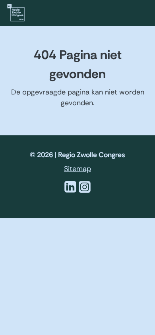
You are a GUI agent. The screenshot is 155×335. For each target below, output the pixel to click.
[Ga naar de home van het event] (16, 12)
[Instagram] (85, 191)
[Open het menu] (143, 13)
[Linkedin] (70, 191)
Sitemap (77, 168)
